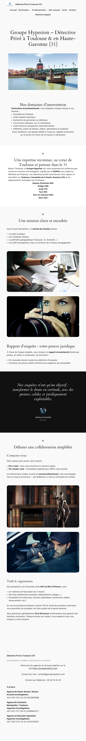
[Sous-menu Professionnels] (46, 10)
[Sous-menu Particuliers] (29, 10)
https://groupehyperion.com (44, 668)
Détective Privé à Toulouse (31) (28, 4)
